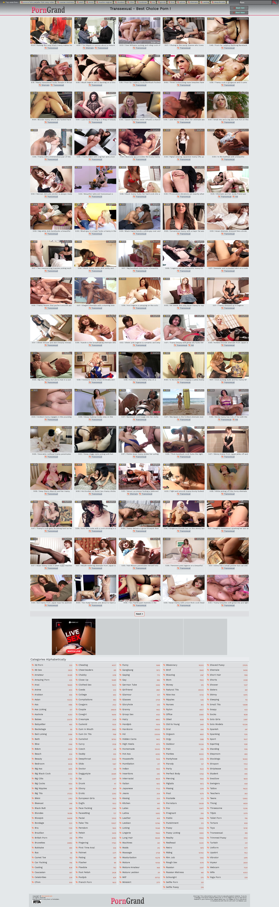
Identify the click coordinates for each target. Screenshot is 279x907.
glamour (141, 694)
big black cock (53, 773)
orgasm (184, 734)
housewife (141, 758)
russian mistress (66, 2)
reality (184, 837)
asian (53, 699)
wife (228, 872)
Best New (240, 12)
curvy (97, 744)
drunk (97, 783)
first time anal (97, 847)
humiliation (141, 763)
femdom (97, 828)
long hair (141, 837)
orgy (184, 739)
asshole (53, 714)
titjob (228, 813)
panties (184, 754)
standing (228, 749)
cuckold (97, 724)
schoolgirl (184, 877)
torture (228, 823)
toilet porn (228, 818)
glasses (141, 699)
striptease (228, 768)
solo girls (228, 719)
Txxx (157, 19)
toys (228, 828)
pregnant (184, 813)
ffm (97, 837)
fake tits (97, 823)
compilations (97, 699)
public (184, 818)
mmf (184, 670)
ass (53, 704)
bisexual (53, 803)
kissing (141, 798)
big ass (53, 768)
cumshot (97, 739)
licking (141, 828)
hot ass (141, 754)
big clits (53, 778)
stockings (228, 758)
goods (163, 2)
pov (184, 808)
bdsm (53, 749)
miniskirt (141, 882)
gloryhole (141, 704)
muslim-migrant (105, 2)
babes (53, 719)
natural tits (184, 689)
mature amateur (141, 867)
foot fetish (97, 872)
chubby (97, 675)
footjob (97, 877)
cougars (97, 704)
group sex (141, 714)
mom (184, 680)
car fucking (53, 862)
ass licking (53, 709)
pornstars (184, 803)
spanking (228, 734)
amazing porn (53, 680)
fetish (97, 833)
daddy (97, 754)
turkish (228, 842)
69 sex (53, 670)
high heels (141, 744)
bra (53, 828)
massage (141, 852)
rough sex (184, 862)
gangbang (141, 670)
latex (141, 808)
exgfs (97, 803)
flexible (97, 867)
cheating (97, 665)
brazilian (53, 833)
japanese (141, 788)
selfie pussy (184, 887)
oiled (184, 719)
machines (141, 842)
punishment (184, 823)
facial (97, 818)
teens (228, 798)
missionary (184, 665)
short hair (228, 675)
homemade (141, 749)
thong (228, 803)
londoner (142, 2)
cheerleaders (97, 670)
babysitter (53, 724)
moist (91, 2)
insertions (141, 773)
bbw (53, 744)
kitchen (141, 803)
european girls (97, 798)
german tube (141, 684)
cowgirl (97, 714)
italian (141, 783)
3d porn (53, 665)
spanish (228, 729)
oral (184, 729)
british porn (53, 837)
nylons (182, 2)
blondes (53, 813)
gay (141, 680)
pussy (184, 828)
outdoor (184, 744)
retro (184, 847)
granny (141, 709)
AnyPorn (67, 19)
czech (97, 749)
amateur (53, 675)
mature (141, 862)
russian (184, 867)
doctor (97, 768)
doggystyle (97, 773)
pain (184, 749)
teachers (228, 793)
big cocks (53, 783)
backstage (53, 729)
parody (184, 763)
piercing (184, 778)
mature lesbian (141, 872)
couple (97, 709)
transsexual (52, 48)
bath (53, 739)
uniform (228, 847)
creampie (97, 719)
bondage (53, 823)
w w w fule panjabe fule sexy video (38, 2)
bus (53, 852)
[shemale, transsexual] (95, 30)
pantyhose (184, 758)
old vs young (184, 724)
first (172, 2)
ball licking (53, 734)
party (184, 768)
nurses (184, 704)
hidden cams (141, 739)
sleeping (228, 699)
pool (184, 793)
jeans (141, 793)
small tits (228, 704)
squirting (228, 744)
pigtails (184, 783)
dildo (97, 763)
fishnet (97, 852)
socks (228, 714)
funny (141, 665)
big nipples (53, 788)
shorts (228, 680)
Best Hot (239, 8)
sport (228, 739)
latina (141, 813)
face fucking (97, 808)
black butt (53, 808)
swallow (228, 778)
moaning (184, 675)
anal (53, 684)
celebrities (53, 877)
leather (141, 818)
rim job (184, 857)
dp (97, 778)
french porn (97, 882)
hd (236, 197)
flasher (97, 862)
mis (153, 2)
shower (228, 684)
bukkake (53, 847)
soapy (228, 709)
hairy (141, 719)
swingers (228, 783)
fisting (97, 857)
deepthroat (97, 758)
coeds (97, 689)
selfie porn (184, 882)
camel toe (53, 857)
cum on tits (97, 734)
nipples (184, 699)
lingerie (141, 833)
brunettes (53, 842)
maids (141, 847)
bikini (53, 798)
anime (53, 689)
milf (141, 877)
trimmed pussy (228, 837)
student (228, 773)
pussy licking (184, 833)
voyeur (228, 862)
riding (184, 852)
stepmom (228, 754)
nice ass (184, 694)
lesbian (141, 823)
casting (205, 2)
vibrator (228, 857)
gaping (141, 675)
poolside (184, 798)
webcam (228, 867)
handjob (141, 724)
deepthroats (219, 2)
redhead (184, 842)
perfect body (184, 773)
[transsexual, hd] (228, 179)
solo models (228, 724)
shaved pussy (228, 665)
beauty (53, 758)
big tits (53, 793)
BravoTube (110, 19)
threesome (228, 808)
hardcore (141, 729)
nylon (184, 709)
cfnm (131, 2)
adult (81, 2)
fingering (97, 842)
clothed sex (97, 684)
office (184, 714)
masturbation (141, 857)
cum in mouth (97, 729)
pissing (184, 788)
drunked (121, 2)
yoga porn (228, 877)
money (184, 684)
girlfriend (141, 689)
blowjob (53, 818)
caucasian (53, 872)
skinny (228, 694)
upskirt (228, 852)
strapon (228, 763)
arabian (53, 694)
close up (97, 680)
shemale (194, 2)
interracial (141, 778)
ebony (97, 788)
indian (141, 768)
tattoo (228, 788)
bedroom (53, 763)
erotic (97, 793)
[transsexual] (51, 30)
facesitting (97, 813)
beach (53, 754)
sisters (228, 689)
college (97, 694)
